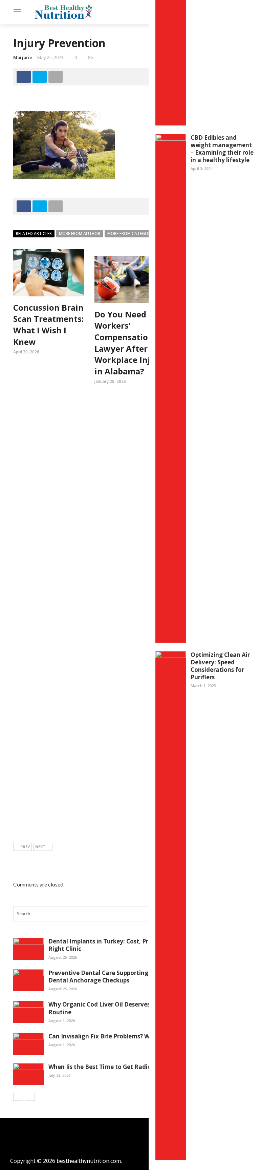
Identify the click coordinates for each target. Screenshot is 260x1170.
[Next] (30, 1097)
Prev (25, 846)
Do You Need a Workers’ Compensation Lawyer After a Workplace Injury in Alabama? (129, 343)
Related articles (34, 233)
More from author (79, 233)
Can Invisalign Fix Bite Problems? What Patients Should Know (136, 1036)
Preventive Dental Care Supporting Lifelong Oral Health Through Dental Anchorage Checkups (141, 976)
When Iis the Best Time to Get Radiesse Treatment (120, 1067)
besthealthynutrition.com (89, 1161)
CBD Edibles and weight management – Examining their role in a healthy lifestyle (222, 149)
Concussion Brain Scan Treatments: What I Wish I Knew (48, 324)
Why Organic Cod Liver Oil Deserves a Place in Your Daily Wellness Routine (142, 1008)
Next (40, 846)
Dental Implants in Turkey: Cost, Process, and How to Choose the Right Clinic (141, 945)
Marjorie (22, 57)
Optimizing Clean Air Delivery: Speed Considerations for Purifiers (220, 666)
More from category (130, 233)
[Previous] (18, 1097)
